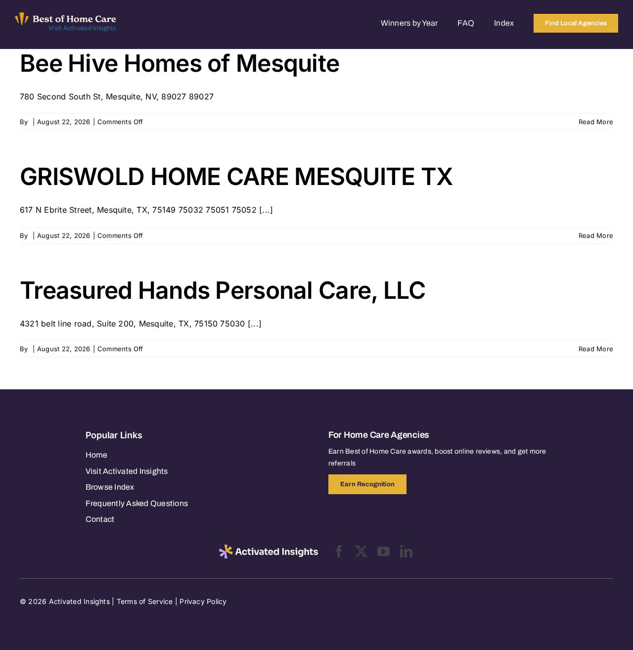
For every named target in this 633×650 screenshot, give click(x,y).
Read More (596, 122)
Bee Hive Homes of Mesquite (179, 63)
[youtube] (383, 551)
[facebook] (339, 551)
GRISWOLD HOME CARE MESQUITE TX (236, 176)
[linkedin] (406, 551)
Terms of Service (145, 601)
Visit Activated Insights (82, 28)
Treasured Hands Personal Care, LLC (223, 290)
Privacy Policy (203, 601)
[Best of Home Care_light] (65, 16)
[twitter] (361, 551)
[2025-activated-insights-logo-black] (268, 549)
